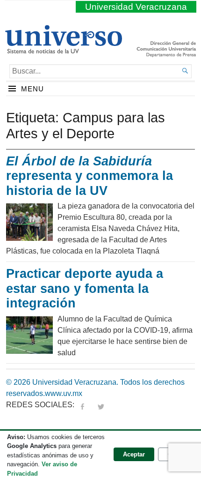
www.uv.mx (63, 393)
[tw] (101, 405)
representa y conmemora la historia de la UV (89, 176)
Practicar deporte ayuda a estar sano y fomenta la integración (84, 288)
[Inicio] (63, 50)
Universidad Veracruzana (136, 7)
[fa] (82, 405)
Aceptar (134, 454)
